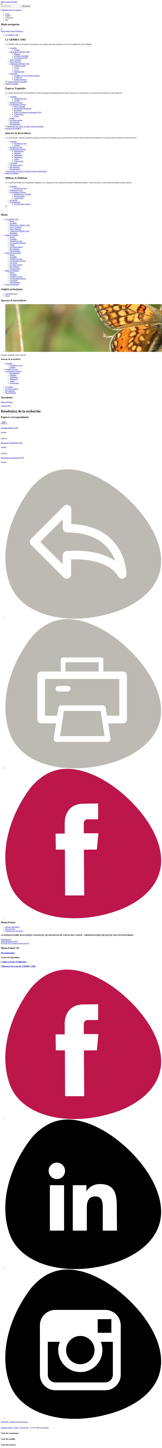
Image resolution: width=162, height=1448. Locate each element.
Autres (16, 116)
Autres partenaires (20, 79)
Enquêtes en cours (20, 99)
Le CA (16, 68)
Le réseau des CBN (21, 58)
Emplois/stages (19, 72)
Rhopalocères (19, 151)
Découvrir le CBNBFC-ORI (20, 52)
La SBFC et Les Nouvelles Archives (27, 76)
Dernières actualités (20, 82)
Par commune (14, 122)
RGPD (16, 1428)
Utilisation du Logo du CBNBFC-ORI (18, 966)
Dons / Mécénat (15, 62)
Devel (7, 296)
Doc (6, 20)
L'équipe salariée (20, 66)
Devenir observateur (12, 927)
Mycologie (18, 110)
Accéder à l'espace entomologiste (35, 171)
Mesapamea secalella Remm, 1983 (11, 443)
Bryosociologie (19, 196)
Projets (12, 118)
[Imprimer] (83, 768)
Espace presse (10, 929)
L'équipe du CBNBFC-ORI (19, 64)
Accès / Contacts (15, 60)
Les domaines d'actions (18, 104)
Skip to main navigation (9, 2)
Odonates (17, 153)
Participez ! (19, 31)
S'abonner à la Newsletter (14, 931)
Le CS (16, 70)
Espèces (11, 84)
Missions (17, 54)
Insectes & (13, 128)
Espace (8, 31)
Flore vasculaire (19, 106)
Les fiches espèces (16, 120)
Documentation (15, 124)
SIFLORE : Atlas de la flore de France (14, 1422)
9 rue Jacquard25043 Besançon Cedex (9, 940)
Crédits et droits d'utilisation (13, 962)
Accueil (3, 355)
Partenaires (13, 74)
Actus (7, 14)
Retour (12, 221)
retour (3, 422)
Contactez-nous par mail (20, 943)
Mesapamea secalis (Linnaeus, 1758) (12, 458)
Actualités (13, 48)
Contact (10, 82)
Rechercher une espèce (15, 126)
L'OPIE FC (18, 78)
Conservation (18, 114)
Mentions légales (7, 1428)
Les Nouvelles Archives (22, 204)
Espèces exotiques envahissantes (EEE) (28, 112)
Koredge (46, 1428)
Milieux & (12, 173)
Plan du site (24, 1428)
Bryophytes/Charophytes (22, 108)
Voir (11, 294)
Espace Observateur (12, 284)
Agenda (17, 50)
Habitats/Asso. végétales (22, 194)
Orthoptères (18, 155)
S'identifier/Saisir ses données (11, 10)
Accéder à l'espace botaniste (33, 126)
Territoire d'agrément (21, 56)
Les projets (13, 163)
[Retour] (83, 618)
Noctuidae (3, 432)
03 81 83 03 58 (6, 943)
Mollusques (18, 157)
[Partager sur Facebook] (83, 918)
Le (11, 35)
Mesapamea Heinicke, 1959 (9, 428)
